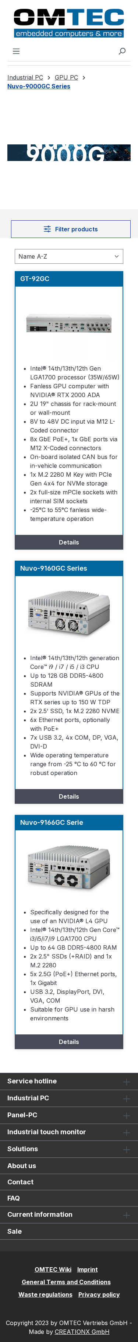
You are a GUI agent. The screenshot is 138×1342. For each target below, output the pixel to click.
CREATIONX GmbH (82, 1331)
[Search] (122, 50)
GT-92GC (34, 279)
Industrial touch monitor (46, 1132)
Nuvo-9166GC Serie (51, 822)
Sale (14, 1231)
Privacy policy (99, 1294)
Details (69, 542)
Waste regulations (45, 1294)
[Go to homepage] (69, 23)
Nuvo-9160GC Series (53, 568)
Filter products (76, 229)
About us (21, 1166)
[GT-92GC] (69, 323)
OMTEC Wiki (53, 1269)
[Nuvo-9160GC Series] (69, 613)
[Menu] (16, 50)
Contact (20, 1182)
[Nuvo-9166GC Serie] (69, 867)
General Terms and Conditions (66, 1282)
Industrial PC (28, 1098)
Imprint (87, 1269)
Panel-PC (22, 1115)
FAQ (13, 1198)
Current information (39, 1214)
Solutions (22, 1149)
